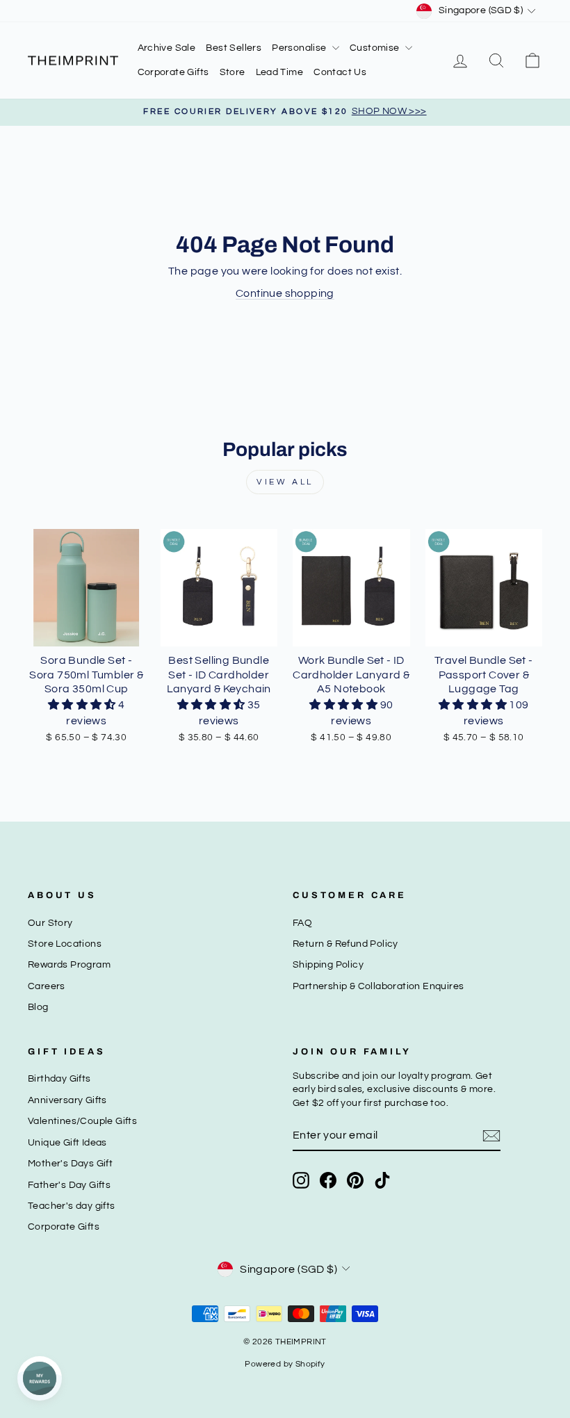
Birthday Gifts (59, 1079)
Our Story (50, 923)
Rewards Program (69, 965)
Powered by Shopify (285, 1364)
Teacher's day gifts (71, 1206)
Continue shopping (285, 293)
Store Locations (64, 944)
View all (285, 482)
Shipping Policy (328, 965)
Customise (376, 48)
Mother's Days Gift (70, 1163)
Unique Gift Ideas (67, 1143)
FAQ (302, 923)
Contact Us (340, 72)
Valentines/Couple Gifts (82, 1121)
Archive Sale (167, 48)
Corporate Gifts (173, 72)
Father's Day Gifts (69, 1185)
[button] (83, 704)
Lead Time (280, 72)
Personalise (300, 48)
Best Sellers (233, 48)
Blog (38, 1007)
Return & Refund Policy (345, 944)
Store (232, 72)
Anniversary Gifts (67, 1100)
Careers (46, 986)
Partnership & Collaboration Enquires (378, 986)
